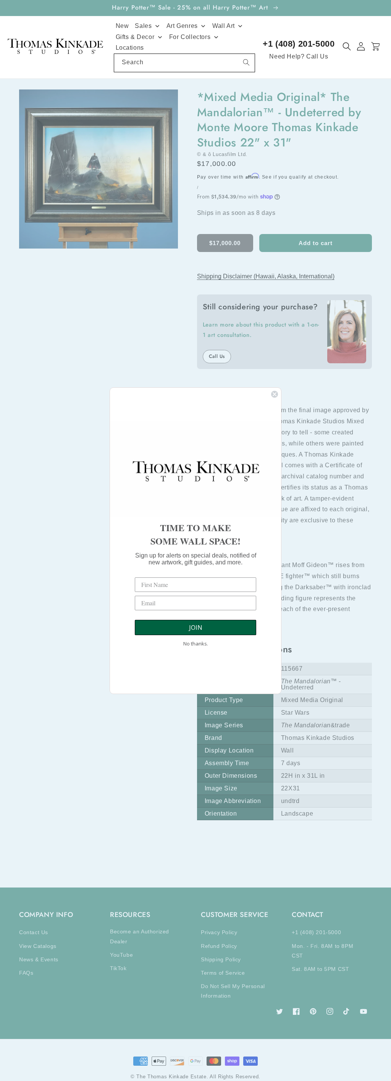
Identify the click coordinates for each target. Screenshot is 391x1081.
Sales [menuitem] (143, 26)
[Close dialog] (274, 394)
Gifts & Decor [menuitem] (135, 37)
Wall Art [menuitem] (223, 26)
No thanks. (195, 643)
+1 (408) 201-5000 (298, 44)
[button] (347, 46)
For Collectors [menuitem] (189, 37)
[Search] (246, 62)
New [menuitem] (122, 26)
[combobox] (185, 63)
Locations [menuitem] (130, 47)
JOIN (195, 627)
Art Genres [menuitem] (182, 26)
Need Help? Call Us (298, 56)
